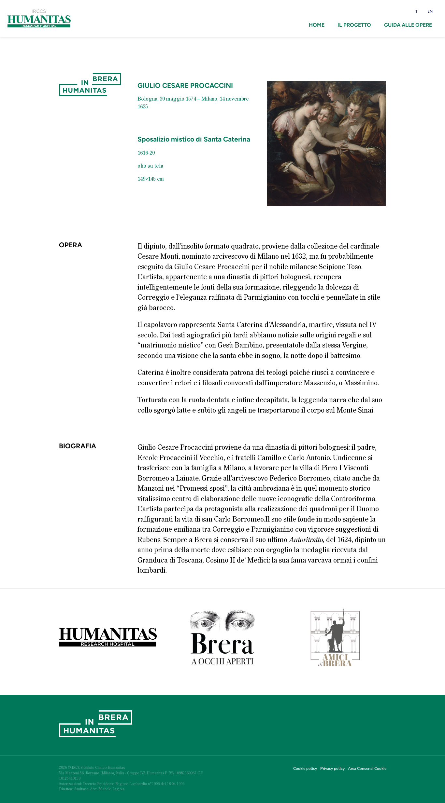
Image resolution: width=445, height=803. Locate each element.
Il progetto (354, 25)
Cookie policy (305, 768)
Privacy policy (332, 768)
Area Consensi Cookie (367, 768)
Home (316, 25)
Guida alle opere (408, 25)
